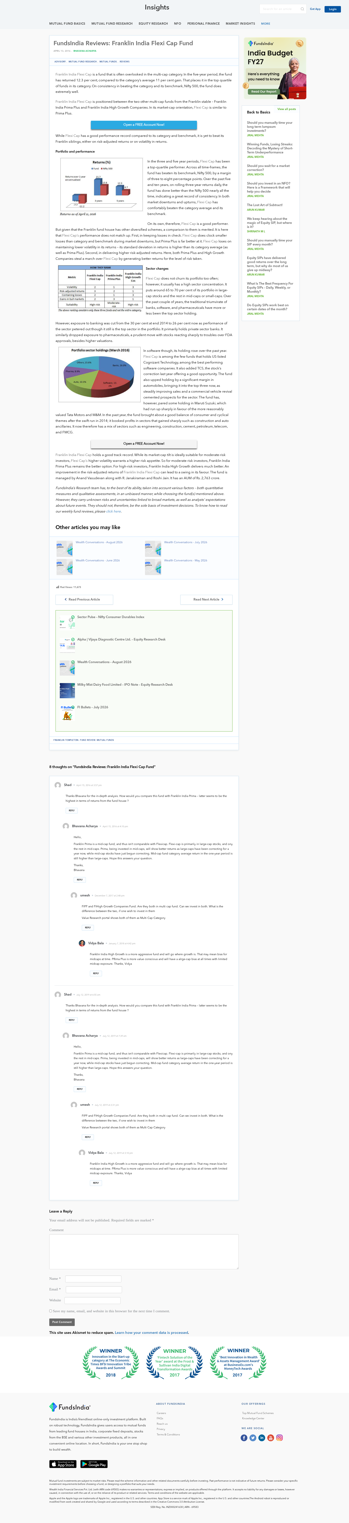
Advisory (60, 62)
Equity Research (153, 23)
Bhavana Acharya (85, 51)
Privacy (161, 1429)
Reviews (124, 62)
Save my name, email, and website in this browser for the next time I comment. (111, 1311)
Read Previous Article (84, 599)
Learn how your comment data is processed (151, 1333)
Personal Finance (203, 23)
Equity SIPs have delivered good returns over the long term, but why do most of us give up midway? (267, 264)
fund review (87, 740)
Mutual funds (108, 62)
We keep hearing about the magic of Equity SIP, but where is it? (269, 223)
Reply (72, 811)
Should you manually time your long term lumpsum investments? (269, 127)
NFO (177, 23)
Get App (315, 9)
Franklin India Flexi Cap (74, 74)
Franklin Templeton (66, 740)
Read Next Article (206, 599)
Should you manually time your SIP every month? (269, 242)
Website (55, 1300)
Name (55, 1279)
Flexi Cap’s (70, 235)
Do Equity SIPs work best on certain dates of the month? (268, 307)
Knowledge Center (253, 1418)
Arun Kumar (256, 210)
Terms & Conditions (168, 1434)
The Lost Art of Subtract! (265, 205)
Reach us (162, 1424)
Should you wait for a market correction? (268, 168)
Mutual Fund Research (112, 23)
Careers (161, 1413)
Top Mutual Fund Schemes (258, 1413)
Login (332, 9)
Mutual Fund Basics (67, 23)
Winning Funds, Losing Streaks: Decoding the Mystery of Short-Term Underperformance (270, 148)
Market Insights (240, 23)
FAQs (160, 1418)
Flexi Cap (201, 107)
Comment (56, 1230)
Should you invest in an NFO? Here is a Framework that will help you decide (268, 187)
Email (55, 1289)
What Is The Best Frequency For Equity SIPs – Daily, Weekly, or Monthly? (270, 287)
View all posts (287, 109)
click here (113, 511)
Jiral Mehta (255, 135)
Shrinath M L (256, 231)
